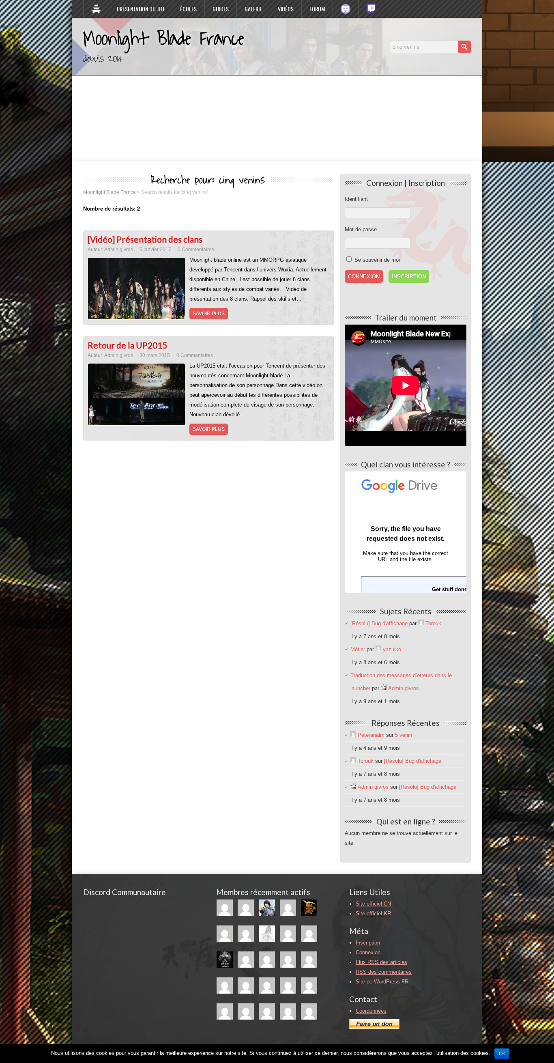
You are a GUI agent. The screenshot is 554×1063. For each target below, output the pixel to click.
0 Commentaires (196, 249)
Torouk (433, 623)
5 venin (403, 735)
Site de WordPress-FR (382, 982)
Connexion (368, 952)
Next (496, 79)
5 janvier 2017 (155, 249)
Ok (502, 1054)
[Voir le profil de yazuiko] (378, 649)
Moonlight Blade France (163, 39)
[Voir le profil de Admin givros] (384, 688)
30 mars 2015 (155, 355)
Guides (221, 8)
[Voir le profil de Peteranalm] (353, 735)
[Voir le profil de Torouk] (421, 623)
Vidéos (286, 8)
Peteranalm (371, 735)
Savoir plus (209, 313)
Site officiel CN (373, 904)
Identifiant (356, 199)
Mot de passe (361, 229)
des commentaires (384, 972)
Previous (58, 79)
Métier (357, 649)
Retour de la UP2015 (127, 345)
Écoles (188, 8)
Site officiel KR (373, 913)
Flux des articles (381, 962)
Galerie (253, 8)
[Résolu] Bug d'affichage (379, 623)
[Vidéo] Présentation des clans (145, 239)
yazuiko (392, 649)
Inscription (409, 276)
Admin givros (118, 249)
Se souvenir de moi (376, 260)
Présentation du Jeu (140, 8)
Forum (317, 8)
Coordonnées (371, 1011)
